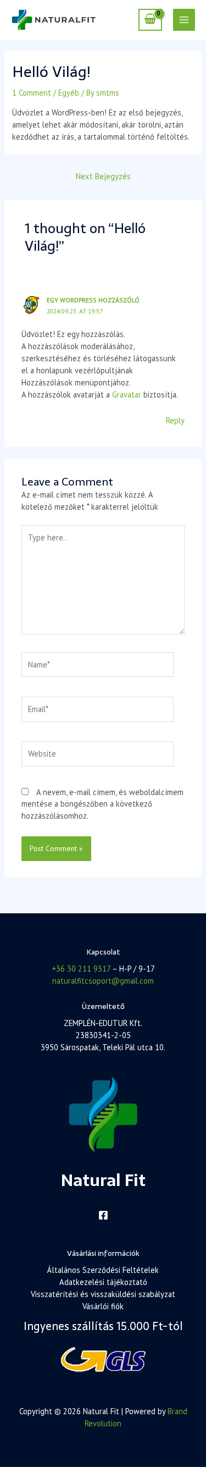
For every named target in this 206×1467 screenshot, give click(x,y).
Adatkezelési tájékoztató (103, 1282)
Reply (175, 420)
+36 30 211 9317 (81, 968)
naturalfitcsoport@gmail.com (103, 980)
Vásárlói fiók (103, 1306)
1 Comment (31, 92)
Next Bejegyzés (103, 176)
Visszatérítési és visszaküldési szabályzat (103, 1294)
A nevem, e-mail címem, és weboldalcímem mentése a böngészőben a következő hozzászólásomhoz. (102, 804)
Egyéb (68, 92)
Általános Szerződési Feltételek (103, 1270)
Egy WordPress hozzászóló (93, 300)
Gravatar (126, 394)
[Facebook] (103, 1215)
